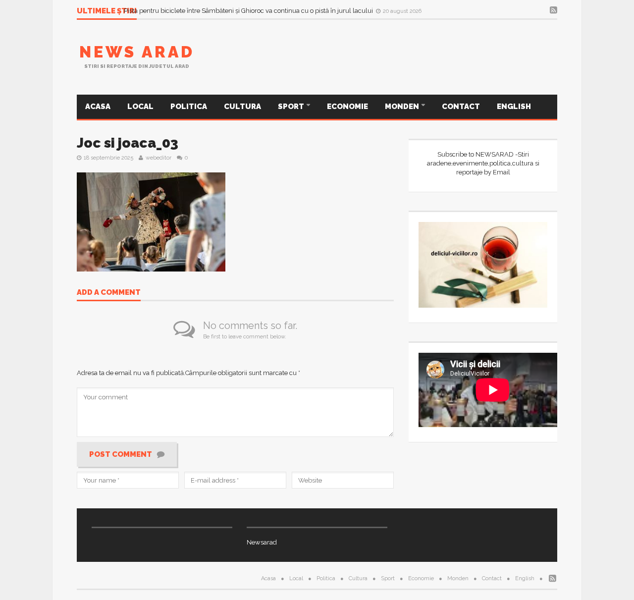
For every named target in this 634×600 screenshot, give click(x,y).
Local (140, 106)
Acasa (97, 106)
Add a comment (109, 293)
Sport (292, 106)
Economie (347, 106)
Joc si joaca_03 (127, 143)
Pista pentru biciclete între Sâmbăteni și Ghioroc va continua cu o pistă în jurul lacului (249, 10)
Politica (188, 106)
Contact (461, 106)
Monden (403, 106)
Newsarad (262, 542)
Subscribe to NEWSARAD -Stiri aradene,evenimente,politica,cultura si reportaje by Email (483, 163)
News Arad (137, 52)
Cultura (242, 106)
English (514, 106)
